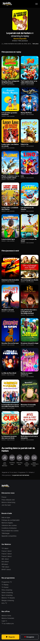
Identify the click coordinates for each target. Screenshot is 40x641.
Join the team (6, 505)
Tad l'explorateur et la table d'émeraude (29, 82)
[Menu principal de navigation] (36, 4)
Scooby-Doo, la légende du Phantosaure (10, 82)
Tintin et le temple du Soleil (28, 240)
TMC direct (5, 567)
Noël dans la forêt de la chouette (29, 437)
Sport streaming (7, 595)
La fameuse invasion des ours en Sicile (9, 437)
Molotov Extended (8, 618)
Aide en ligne (6, 517)
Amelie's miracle (8, 310)
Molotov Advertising (8, 502)
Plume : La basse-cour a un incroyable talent (10, 177)
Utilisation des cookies (9, 525)
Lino (22, 176)
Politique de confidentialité (10, 520)
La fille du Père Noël (9, 373)
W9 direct (5, 564)
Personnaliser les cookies (10, 531)
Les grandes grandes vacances (9, 113)
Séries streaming (7, 592)
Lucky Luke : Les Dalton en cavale (10, 145)
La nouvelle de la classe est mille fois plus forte (10, 405)
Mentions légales (7, 523)
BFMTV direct (6, 569)
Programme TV (7, 582)
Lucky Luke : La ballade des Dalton (10, 208)
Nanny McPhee (26, 113)
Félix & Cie (24, 144)
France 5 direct (7, 556)
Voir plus (35, 43)
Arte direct (5, 562)
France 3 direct (7, 554)
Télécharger (6, 533)
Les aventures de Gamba (27, 208)
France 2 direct (7, 551)
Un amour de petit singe (29, 343)
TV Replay (5, 585)
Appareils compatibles (9, 536)
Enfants (14, 40)
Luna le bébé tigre (8, 239)
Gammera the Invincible (10, 280)
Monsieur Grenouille (28, 405)
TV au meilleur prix (8, 623)
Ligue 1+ (4, 621)
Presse (4, 497)
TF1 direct (5, 548)
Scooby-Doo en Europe (10, 343)
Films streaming (7, 590)
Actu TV (4, 603)
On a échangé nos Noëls (29, 280)
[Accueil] (7, 4)
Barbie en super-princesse (27, 374)
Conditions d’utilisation (9, 528)
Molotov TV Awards (8, 598)
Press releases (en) (8, 500)
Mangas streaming (8, 600)
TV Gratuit (5, 587)
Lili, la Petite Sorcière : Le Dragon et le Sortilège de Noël (29, 311)
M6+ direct (5, 559)
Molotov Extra (6, 616)
